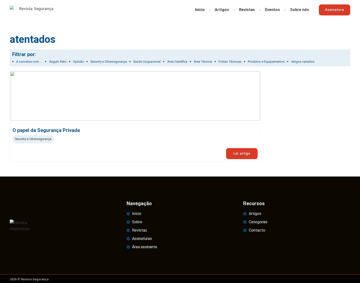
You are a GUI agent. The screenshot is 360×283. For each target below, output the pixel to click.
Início (200, 9)
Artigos (222, 9)
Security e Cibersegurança (33, 139)
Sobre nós (299, 9)
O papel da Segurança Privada (46, 130)
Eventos (272, 9)
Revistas (247, 9)
